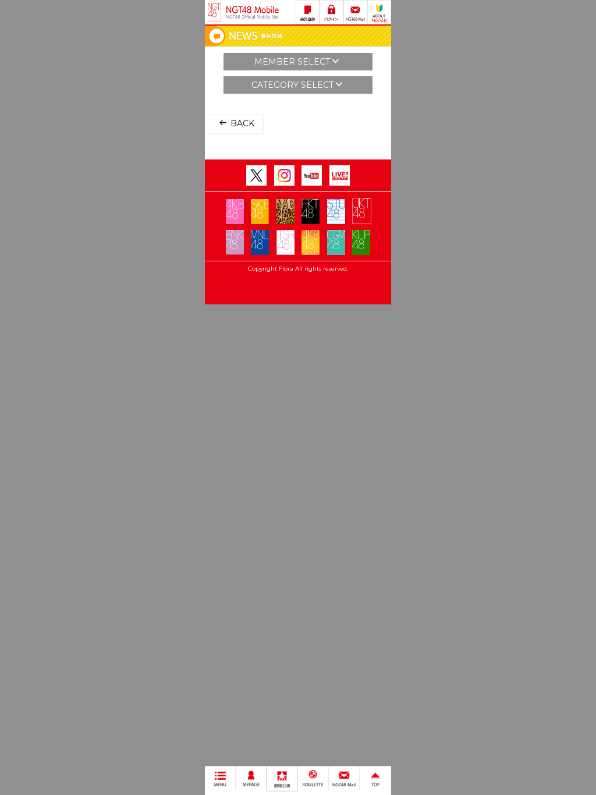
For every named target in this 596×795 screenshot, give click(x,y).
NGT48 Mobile (252, 12)
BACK (241, 123)
